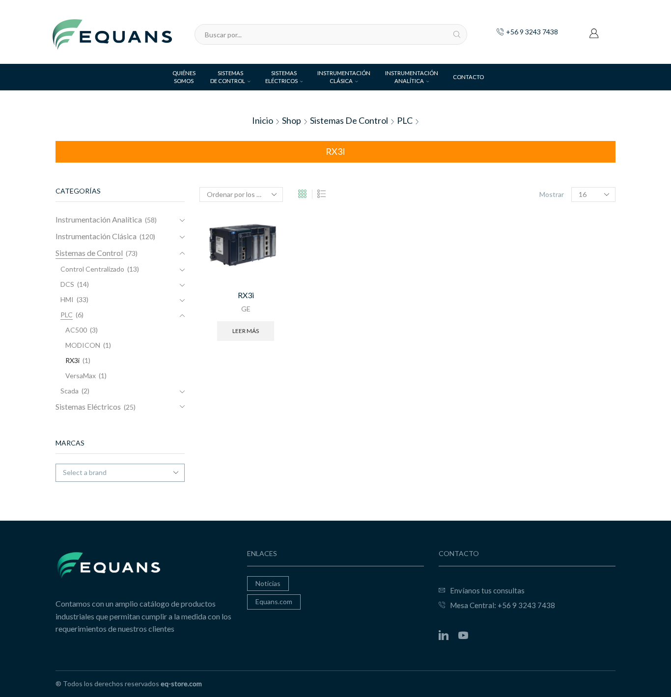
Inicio (262, 120)
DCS (67, 284)
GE (246, 309)
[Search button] (457, 34)
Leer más (245, 331)
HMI (67, 299)
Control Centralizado (92, 269)
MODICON (82, 345)
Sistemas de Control (349, 120)
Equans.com (273, 601)
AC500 (76, 330)
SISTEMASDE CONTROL (227, 77)
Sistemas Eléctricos (88, 406)
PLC (405, 120)
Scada (69, 391)
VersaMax (80, 375)
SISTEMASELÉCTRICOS (281, 77)
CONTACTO (468, 77)
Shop (291, 120)
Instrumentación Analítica (99, 219)
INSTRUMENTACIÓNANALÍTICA (411, 77)
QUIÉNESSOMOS (184, 77)
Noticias (267, 583)
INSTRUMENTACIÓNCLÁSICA (343, 77)
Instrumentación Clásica (96, 236)
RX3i (246, 295)
